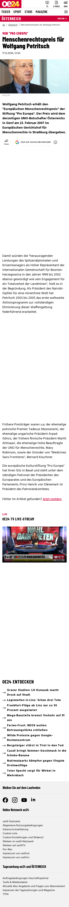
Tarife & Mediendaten (15, 882)
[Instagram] (14, 800)
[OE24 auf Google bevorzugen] (55, 142)
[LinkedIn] (33, 800)
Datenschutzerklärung (15, 829)
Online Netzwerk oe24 (16, 810)
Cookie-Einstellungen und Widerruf (23, 837)
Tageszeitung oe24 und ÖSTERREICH (24, 867)
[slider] (20, 557)
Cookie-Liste (10, 833)
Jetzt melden (52, 499)
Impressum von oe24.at (16, 853)
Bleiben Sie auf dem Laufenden (21, 788)
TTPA (6, 894)
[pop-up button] (56, 557)
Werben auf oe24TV (14, 845)
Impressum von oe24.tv (16, 857)
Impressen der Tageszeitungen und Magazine (29, 890)
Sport (17, 12)
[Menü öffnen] (65, 12)
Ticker (5, 12)
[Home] (3, 25)
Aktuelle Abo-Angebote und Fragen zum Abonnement (34, 886)
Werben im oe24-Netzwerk (18, 841)
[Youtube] (24, 800)
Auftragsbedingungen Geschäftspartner (26, 878)
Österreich (11, 18)
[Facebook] (5, 800)
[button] (35, 545)
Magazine (42, 12)
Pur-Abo (7, 849)
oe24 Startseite (11, 821)
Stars (28, 12)
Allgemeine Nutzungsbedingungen (23, 825)
